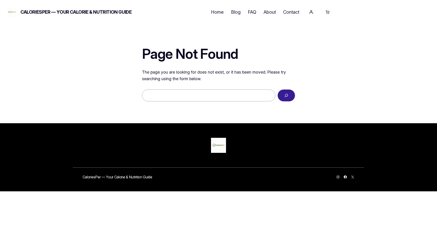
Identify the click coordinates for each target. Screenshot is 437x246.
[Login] (311, 12)
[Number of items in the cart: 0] (327, 12)
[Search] (286, 95)
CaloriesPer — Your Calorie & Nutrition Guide (76, 12)
